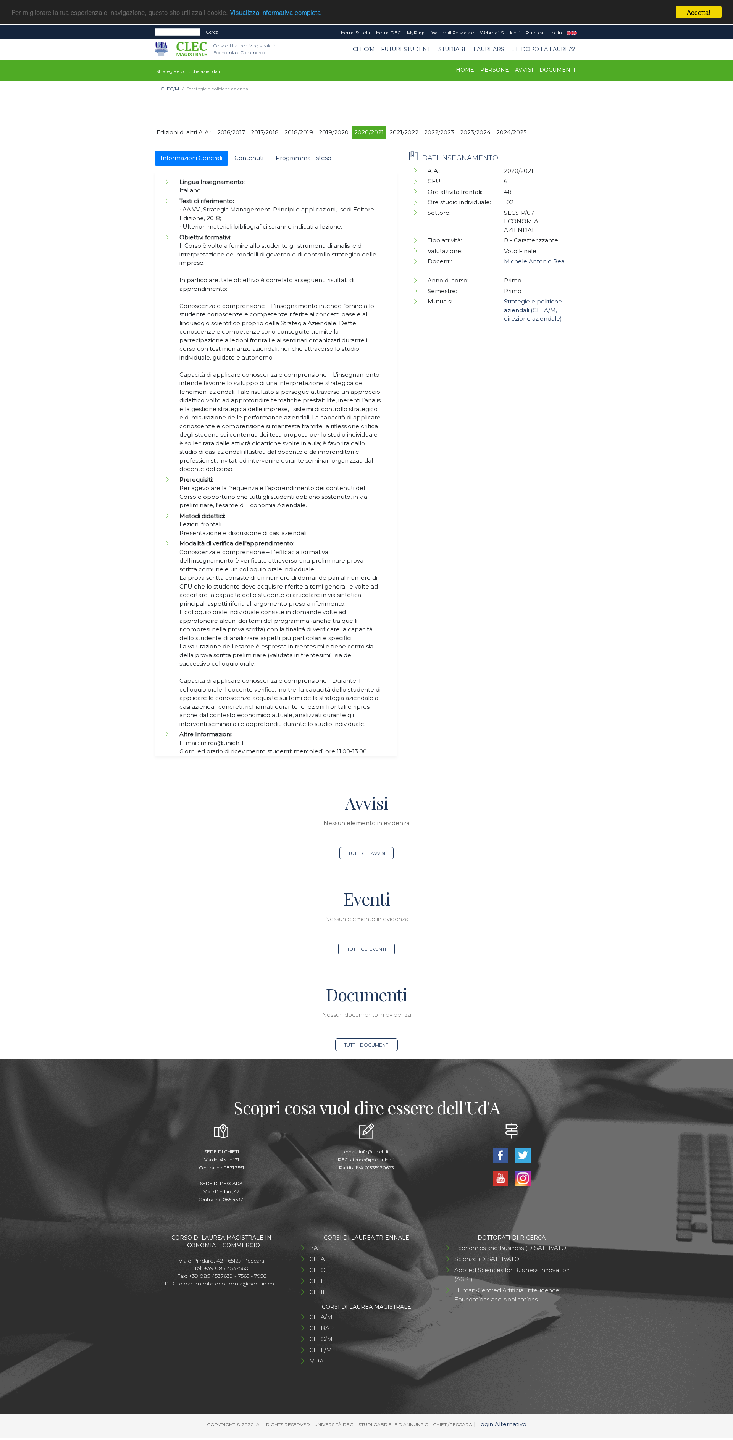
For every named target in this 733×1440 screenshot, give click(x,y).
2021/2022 (403, 132)
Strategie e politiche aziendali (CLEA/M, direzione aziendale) (533, 310)
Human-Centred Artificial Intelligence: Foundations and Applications (507, 1295)
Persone (494, 69)
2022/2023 (439, 132)
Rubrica (534, 32)
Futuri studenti (406, 49)
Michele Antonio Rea (534, 261)
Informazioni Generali (191, 157)
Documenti (557, 69)
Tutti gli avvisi (366, 853)
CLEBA (319, 1328)
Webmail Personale (452, 32)
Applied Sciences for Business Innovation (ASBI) (512, 1274)
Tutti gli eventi (366, 949)
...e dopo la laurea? (543, 49)
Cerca (212, 32)
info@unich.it (374, 1152)
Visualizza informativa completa (275, 12)
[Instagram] (523, 1177)
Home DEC (388, 32)
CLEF (317, 1281)
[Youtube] (501, 1177)
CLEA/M (321, 1317)
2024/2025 (511, 132)
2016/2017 (231, 132)
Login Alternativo (501, 1424)
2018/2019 (298, 132)
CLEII (317, 1292)
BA (313, 1247)
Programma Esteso (303, 157)
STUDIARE (452, 49)
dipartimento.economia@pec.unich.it (228, 1283)
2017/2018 (265, 132)
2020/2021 (369, 132)
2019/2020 (334, 132)
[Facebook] (501, 1154)
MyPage (416, 32)
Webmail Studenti (500, 32)
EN (571, 33)
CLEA (317, 1259)
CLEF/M (320, 1350)
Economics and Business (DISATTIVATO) (511, 1247)
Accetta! (698, 12)
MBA (316, 1361)
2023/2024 (475, 132)
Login (555, 32)
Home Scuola (355, 32)
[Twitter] (523, 1154)
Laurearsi (489, 49)
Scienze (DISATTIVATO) (487, 1259)
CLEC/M (364, 49)
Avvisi (524, 69)
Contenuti (248, 157)
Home (465, 69)
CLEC (317, 1270)
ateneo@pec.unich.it (373, 1160)
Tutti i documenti (366, 1045)
